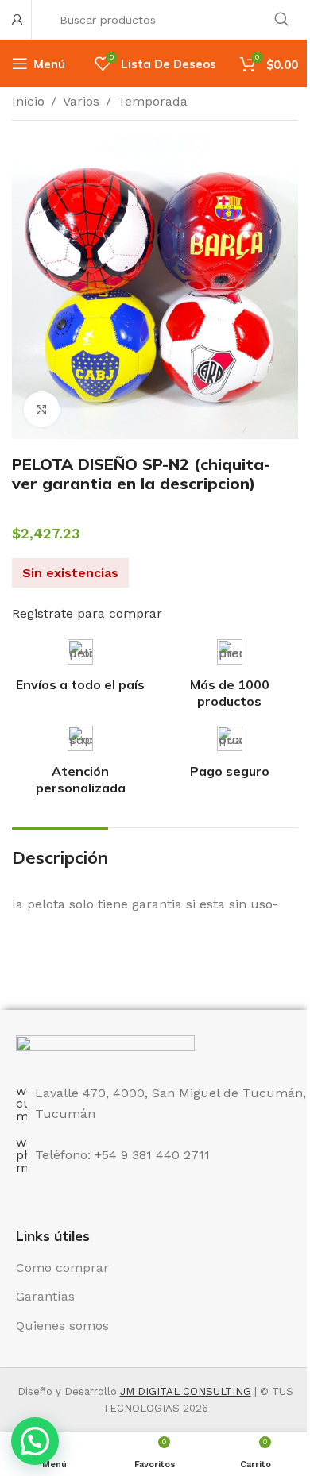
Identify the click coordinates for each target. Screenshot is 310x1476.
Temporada (153, 101)
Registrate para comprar (87, 613)
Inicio (28, 101)
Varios (81, 101)
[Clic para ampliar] (42, 409)
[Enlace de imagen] (105, 1050)
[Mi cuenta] (17, 20)
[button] (35, 1441)
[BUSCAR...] (281, 20)
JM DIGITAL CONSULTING (185, 1391)
